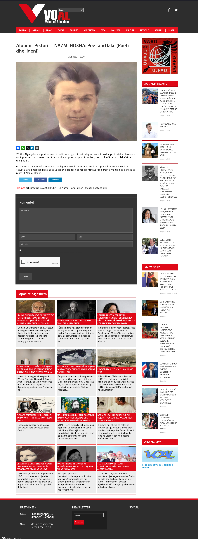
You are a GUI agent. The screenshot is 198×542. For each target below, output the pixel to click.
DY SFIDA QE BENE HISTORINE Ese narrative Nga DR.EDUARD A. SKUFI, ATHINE (168, 150)
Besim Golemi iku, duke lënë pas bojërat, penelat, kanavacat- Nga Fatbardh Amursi (114, 418)
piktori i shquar (84, 188)
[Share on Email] (37, 148)
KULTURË (130, 30)
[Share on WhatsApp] (23, 148)
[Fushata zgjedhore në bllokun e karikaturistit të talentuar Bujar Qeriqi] (35, 409)
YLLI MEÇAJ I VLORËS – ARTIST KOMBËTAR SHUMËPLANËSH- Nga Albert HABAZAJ (113, 466)
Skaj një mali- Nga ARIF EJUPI (168, 125)
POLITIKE (74, 30)
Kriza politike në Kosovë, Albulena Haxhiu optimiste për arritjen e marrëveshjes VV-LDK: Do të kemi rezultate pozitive (168, 282)
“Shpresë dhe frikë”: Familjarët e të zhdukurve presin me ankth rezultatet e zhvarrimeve (168, 396)
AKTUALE (36, 30)
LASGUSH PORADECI (50, 188)
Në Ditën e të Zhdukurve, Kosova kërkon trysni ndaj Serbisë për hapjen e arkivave (168, 422)
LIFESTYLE (144, 30)
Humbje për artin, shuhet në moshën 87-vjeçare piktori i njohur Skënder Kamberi (75, 466)
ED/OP (49, 30)
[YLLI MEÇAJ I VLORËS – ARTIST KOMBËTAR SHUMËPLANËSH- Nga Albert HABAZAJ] (116, 458)
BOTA (103, 30)
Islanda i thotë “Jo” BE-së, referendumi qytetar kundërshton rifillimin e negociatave (168, 370)
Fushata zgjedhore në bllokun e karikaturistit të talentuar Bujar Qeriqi (34, 418)
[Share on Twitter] (28, 148)
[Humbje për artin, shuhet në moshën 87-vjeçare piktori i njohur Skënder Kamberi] (76, 458)
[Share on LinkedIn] (32, 148)
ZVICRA (61, 30)
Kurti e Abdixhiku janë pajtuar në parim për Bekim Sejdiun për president (167, 307)
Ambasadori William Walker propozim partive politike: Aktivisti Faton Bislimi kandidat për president (167, 248)
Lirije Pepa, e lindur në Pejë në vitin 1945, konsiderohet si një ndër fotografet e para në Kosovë (35, 466)
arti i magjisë (32, 188)
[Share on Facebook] (18, 148)
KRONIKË (158, 30)
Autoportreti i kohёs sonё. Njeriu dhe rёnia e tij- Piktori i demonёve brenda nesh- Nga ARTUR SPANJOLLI (34, 369)
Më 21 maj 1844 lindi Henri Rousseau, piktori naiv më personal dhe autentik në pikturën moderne (75, 418)
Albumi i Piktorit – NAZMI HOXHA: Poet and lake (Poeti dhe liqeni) (72, 49)
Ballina (22, 30)
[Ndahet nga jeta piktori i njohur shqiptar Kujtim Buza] (76, 312)
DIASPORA (115, 30)
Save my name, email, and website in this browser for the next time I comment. (51, 253)
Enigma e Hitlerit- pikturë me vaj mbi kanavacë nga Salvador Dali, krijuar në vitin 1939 (76, 369)
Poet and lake (100, 188)
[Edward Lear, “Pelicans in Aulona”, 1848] (116, 361)
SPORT (171, 30)
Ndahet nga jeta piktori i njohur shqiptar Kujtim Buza (74, 321)
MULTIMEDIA (89, 30)
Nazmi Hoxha (68, 188)
